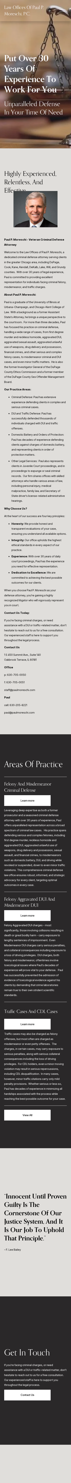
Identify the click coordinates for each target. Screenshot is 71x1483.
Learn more (27, 800)
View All (27, 1115)
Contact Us (27, 1395)
